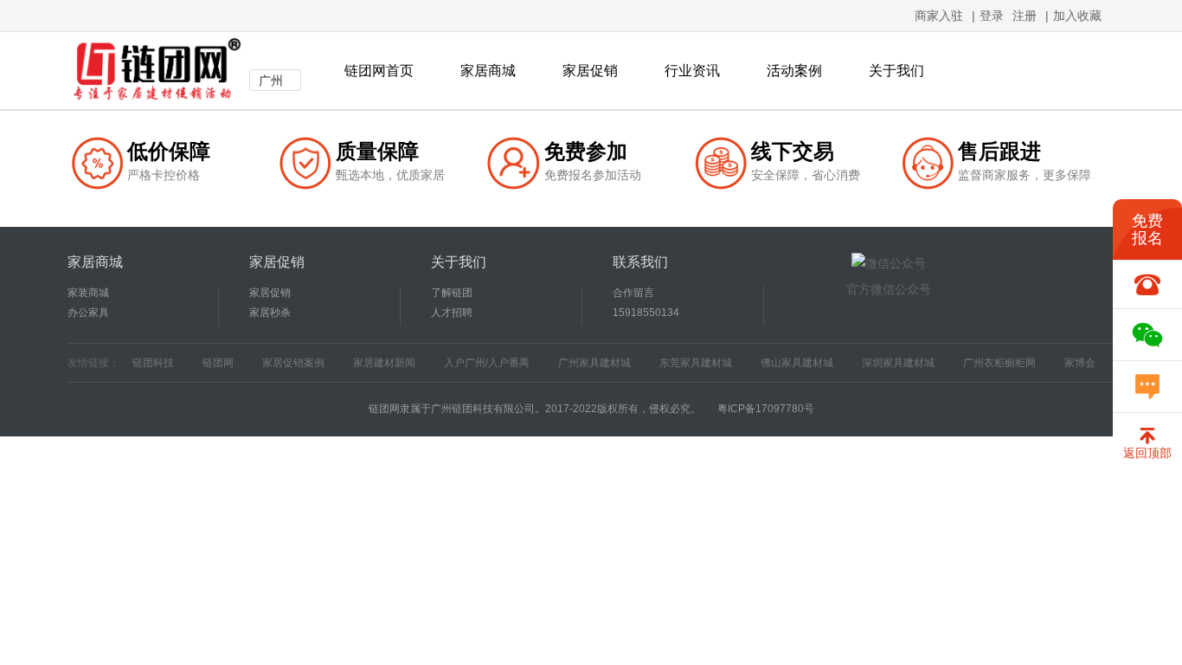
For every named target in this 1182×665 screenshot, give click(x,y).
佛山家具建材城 (797, 363)
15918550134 (646, 313)
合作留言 (633, 293)
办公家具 (88, 313)
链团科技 (153, 363)
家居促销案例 (293, 363)
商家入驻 (939, 16)
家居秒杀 (270, 313)
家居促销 (590, 70)
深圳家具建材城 (898, 363)
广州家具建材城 (594, 363)
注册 (1024, 16)
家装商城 (88, 293)
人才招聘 (451, 313)
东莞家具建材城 (695, 363)
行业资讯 (692, 70)
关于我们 (896, 70)
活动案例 (794, 70)
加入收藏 (1077, 16)
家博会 (1079, 363)
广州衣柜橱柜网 (999, 363)
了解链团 (451, 293)
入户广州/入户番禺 (487, 363)
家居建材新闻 (384, 363)
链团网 (218, 363)
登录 (992, 16)
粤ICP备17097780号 (765, 409)
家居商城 (488, 70)
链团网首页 (379, 70)
